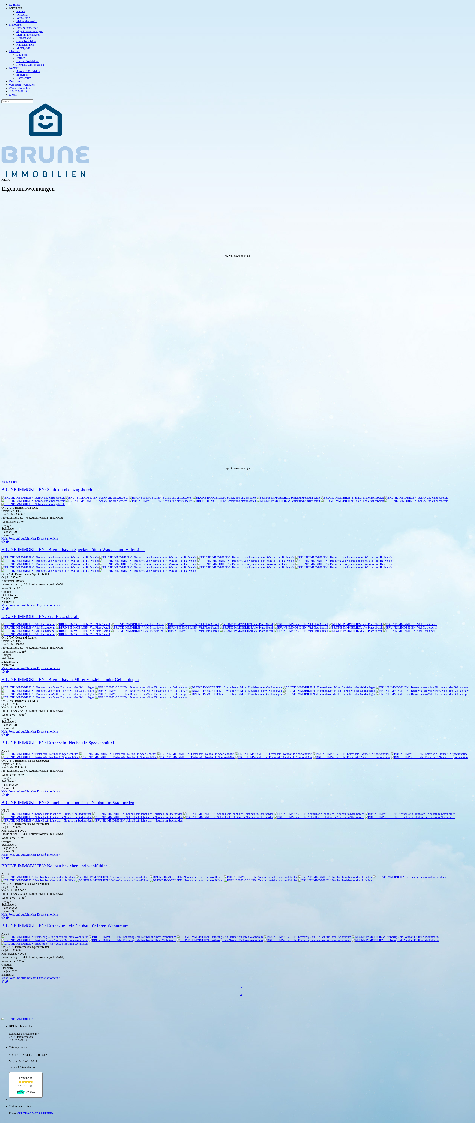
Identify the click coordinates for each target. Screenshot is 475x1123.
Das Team (22, 54)
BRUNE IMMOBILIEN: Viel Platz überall (40, 616)
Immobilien (15, 24)
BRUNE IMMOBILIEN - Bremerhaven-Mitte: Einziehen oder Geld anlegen (70, 679)
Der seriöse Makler (27, 61)
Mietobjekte (23, 48)
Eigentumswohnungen (29, 31)
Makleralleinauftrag (27, 21)
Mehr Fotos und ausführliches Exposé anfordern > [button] (30, 538)
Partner (20, 58)
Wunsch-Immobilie (20, 88)
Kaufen (20, 11)
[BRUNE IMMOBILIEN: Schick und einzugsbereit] (33, 497)
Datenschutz (23, 78)
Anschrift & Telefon (28, 71)
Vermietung (23, 17)
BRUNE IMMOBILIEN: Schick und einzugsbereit (46, 489)
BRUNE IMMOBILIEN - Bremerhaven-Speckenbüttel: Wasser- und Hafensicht (73, 549)
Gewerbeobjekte (26, 41)
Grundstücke (23, 37)
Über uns (14, 51)
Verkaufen (22, 14)
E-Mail (13, 94)
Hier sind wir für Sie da (30, 64)
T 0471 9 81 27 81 (20, 91)
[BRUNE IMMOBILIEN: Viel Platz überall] (28, 624)
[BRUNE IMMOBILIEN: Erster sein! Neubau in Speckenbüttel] (40, 754)
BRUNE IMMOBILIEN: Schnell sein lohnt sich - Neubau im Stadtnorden (67, 802)
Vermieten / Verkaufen (22, 84)
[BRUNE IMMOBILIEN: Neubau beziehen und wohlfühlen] (38, 877)
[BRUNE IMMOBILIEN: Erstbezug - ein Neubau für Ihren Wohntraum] (44, 937)
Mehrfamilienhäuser (28, 34)
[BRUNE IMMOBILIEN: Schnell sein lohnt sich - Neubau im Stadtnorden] (46, 813)
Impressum (22, 74)
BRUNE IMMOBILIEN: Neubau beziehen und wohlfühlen (54, 865)
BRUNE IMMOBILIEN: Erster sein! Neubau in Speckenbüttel (57, 742)
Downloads (15, 81)
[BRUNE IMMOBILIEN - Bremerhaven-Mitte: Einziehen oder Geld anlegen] (47, 687)
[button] (3, 541)
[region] (237, 320)
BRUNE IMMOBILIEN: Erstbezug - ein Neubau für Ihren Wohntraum (65, 925)
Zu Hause (14, 4)
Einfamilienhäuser (26, 27)
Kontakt (13, 68)
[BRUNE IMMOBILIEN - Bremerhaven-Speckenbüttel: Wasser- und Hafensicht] (50, 557)
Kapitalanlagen (25, 44)
